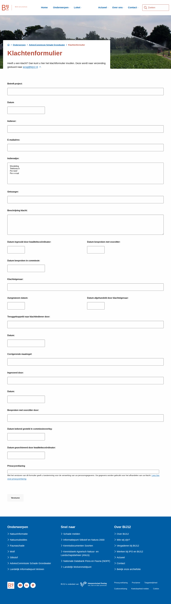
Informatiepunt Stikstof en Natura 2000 (83, 539)
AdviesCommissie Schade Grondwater (30, 563)
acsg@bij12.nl (32, 67)
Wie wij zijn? (123, 539)
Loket (77, 7)
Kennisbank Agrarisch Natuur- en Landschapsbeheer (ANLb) (80, 553)
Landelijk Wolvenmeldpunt (77, 567)
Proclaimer (136, 583)
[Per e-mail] (85, 173)
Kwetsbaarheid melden (140, 589)
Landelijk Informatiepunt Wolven (27, 569)
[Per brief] (85, 171)
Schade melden (71, 534)
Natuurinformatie (19, 534)
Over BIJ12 (123, 534)
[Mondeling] (85, 166)
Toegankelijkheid (150, 583)
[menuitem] (60, 7)
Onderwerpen (61, 7)
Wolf (12, 551)
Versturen (15, 498)
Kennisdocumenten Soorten (78, 545)
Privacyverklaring (121, 583)
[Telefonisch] (85, 168)
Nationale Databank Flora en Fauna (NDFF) (86, 561)
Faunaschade (17, 545)
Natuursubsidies (18, 539)
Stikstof (14, 557)
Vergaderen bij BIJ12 (128, 545)
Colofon (156, 589)
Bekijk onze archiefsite (129, 569)
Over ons (117, 7)
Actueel (102, 7)
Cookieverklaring (120, 589)
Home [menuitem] (44, 7)
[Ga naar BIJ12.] (8, 45)
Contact (132, 7)
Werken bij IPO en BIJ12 (130, 551)
